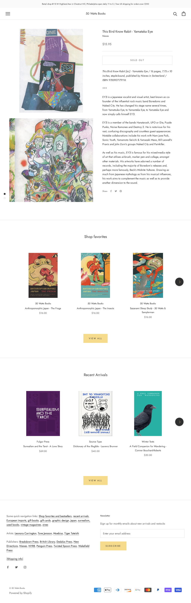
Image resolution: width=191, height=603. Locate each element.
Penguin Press (44, 546)
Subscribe (113, 546)
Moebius (58, 533)
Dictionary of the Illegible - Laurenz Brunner (95, 446)
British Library (47, 542)
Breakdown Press (28, 542)
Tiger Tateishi (71, 533)
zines (45, 525)
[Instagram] (25, 567)
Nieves (23, 546)
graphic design (60, 520)
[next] (179, 282)
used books (13, 525)
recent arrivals (81, 516)
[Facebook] (111, 191)
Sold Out (137, 60)
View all (95, 338)
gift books (33, 520)
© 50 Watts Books (17, 588)
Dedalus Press (64, 542)
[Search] (175, 14)
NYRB (32, 546)
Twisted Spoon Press (65, 546)
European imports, (17, 520)
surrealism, (84, 520)
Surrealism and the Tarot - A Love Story (43, 446)
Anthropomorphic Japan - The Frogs (43, 308)
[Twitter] (116, 191)
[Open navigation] (8, 13)
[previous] (11, 282)
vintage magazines (31, 525)
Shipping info (14, 559)
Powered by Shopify (20, 593)
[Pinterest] (121, 191)
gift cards (45, 520)
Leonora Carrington (25, 533)
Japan (73, 520)
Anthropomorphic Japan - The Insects (95, 308)
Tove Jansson (45, 533)
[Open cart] (183, 14)
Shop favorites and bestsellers (55, 516)
